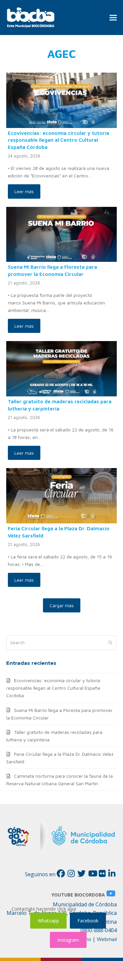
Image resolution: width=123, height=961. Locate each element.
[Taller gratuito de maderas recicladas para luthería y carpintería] (61, 368)
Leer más (24, 191)
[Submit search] (110, 642)
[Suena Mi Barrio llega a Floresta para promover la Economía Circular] (61, 233)
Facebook (87, 920)
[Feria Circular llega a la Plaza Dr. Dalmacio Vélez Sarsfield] (61, 495)
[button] (113, 17)
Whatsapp (48, 920)
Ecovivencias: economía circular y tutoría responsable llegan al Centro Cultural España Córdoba (58, 140)
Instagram (68, 940)
